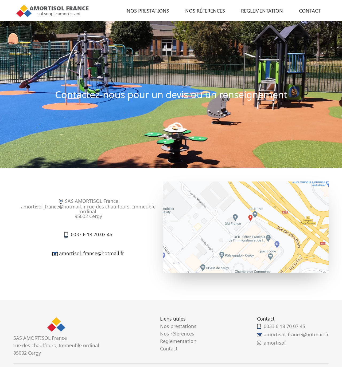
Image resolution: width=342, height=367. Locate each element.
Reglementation (262, 10)
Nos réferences (205, 10)
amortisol (275, 343)
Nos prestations (148, 10)
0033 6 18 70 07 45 (91, 234)
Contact (310, 10)
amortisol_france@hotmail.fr (91, 253)
